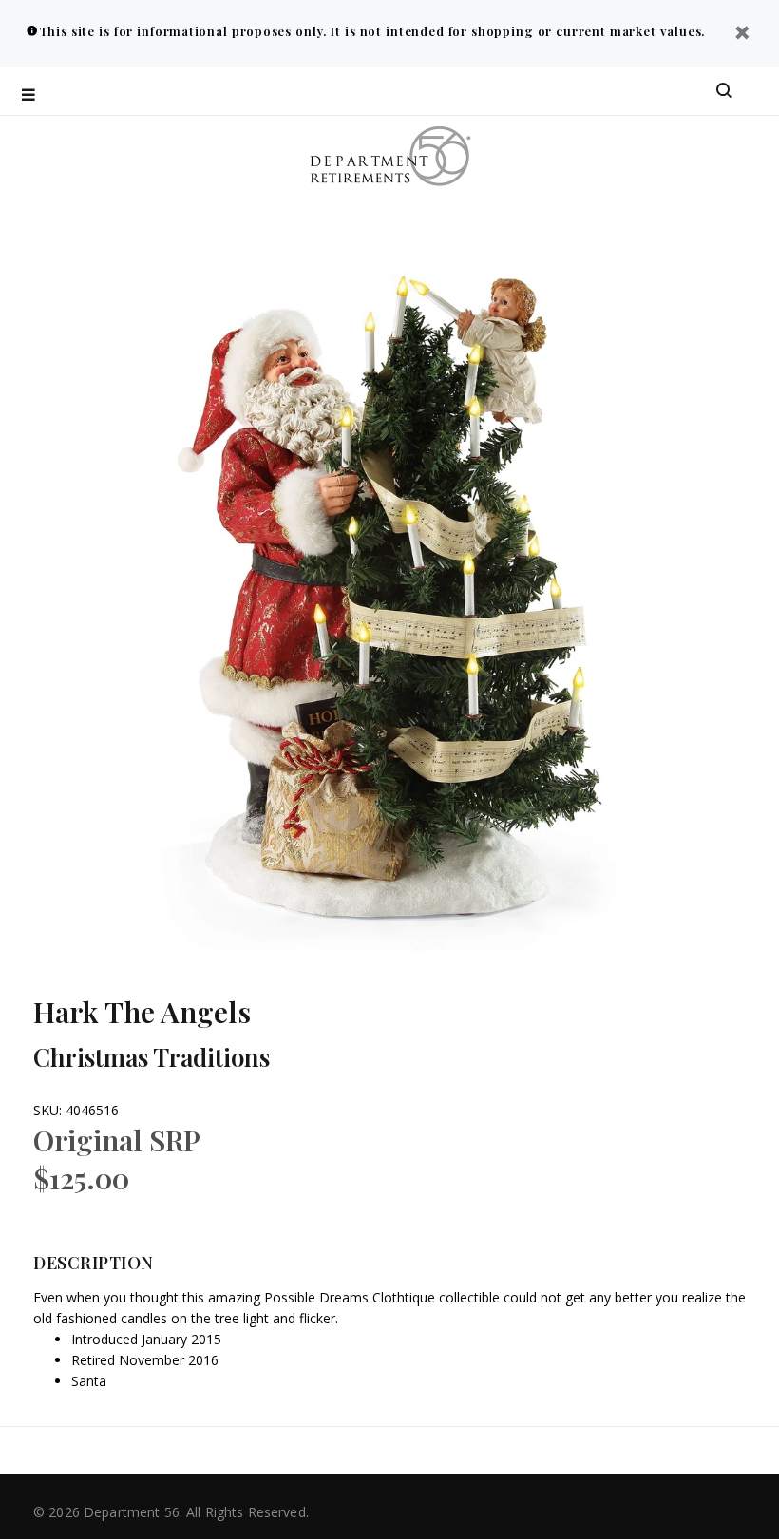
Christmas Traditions (151, 1057)
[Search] (724, 91)
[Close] (742, 34)
